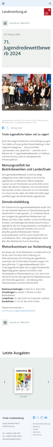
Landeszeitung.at (14, 12)
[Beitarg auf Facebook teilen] (3, 128)
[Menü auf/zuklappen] (3, 3)
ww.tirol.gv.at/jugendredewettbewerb (18, 310)
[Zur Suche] (50, 3)
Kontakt (35, 429)
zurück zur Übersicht (19, 23)
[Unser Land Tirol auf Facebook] (34, 417)
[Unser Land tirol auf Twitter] (38, 417)
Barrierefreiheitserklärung (41, 424)
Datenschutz (37, 435)
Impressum (37, 432)
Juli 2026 (23, 396)
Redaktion (36, 427)
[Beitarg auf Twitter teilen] (7, 128)
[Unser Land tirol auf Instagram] (41, 417)
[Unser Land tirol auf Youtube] (45, 417)
